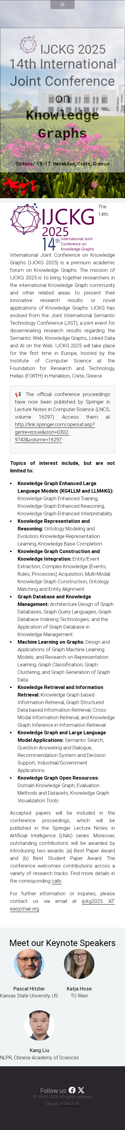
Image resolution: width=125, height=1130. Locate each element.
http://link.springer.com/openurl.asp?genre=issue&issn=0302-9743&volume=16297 (55, 432)
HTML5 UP (70, 1103)
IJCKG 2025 (73, 49)
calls (57, 881)
